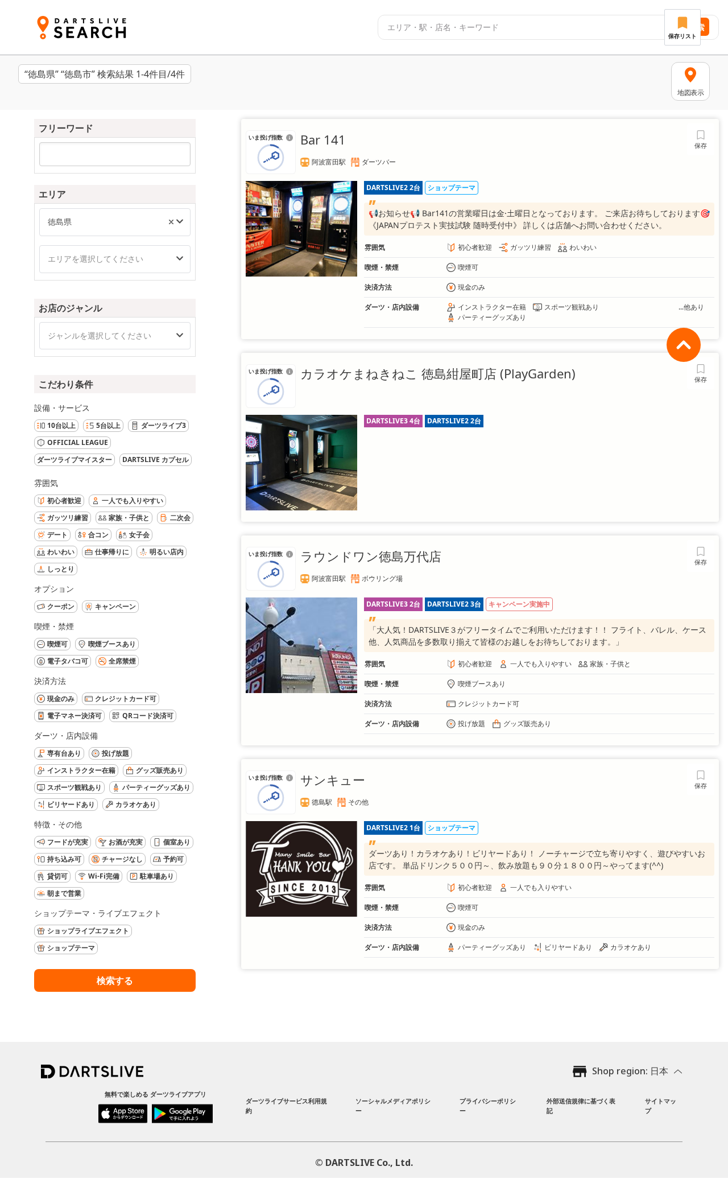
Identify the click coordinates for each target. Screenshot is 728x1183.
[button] (171, 222)
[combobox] (523, 27)
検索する (115, 980)
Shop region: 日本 (630, 1071)
